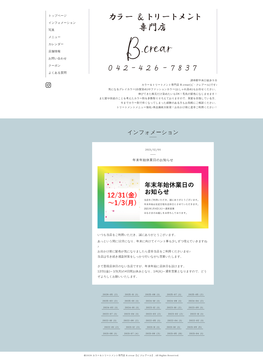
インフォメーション (62, 22)
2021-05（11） (175, 333)
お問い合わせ (57, 58)
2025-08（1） (153, 294)
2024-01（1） (132, 307)
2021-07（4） (132, 333)
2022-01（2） (112, 327)
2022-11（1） (197, 313)
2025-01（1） (132, 300)
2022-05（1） (154, 320)
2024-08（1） (175, 300)
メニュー (54, 37)
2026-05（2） (111, 294)
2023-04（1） (132, 313)
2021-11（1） (154, 327)
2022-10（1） (110, 320)
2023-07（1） (110, 313)
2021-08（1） (110, 333)
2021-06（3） (153, 333)
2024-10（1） (153, 300)
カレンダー (56, 44)
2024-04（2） (197, 300)
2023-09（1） (196, 307)
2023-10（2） (175, 307)
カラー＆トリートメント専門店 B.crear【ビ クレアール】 (123, 355)
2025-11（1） (132, 294)
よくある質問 (57, 72)
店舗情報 (54, 51)
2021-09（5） (195, 327)
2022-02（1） (197, 320)
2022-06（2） (132, 320)
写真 (51, 30)
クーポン (54, 65)
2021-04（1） (196, 333)
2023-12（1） (153, 307)
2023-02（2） (176, 313)
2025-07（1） (174, 294)
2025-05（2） (196, 294)
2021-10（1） (174, 327)
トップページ (57, 15)
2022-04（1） (175, 320)
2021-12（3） (133, 327)
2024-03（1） (111, 307)
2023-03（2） (154, 313)
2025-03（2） (111, 300)
